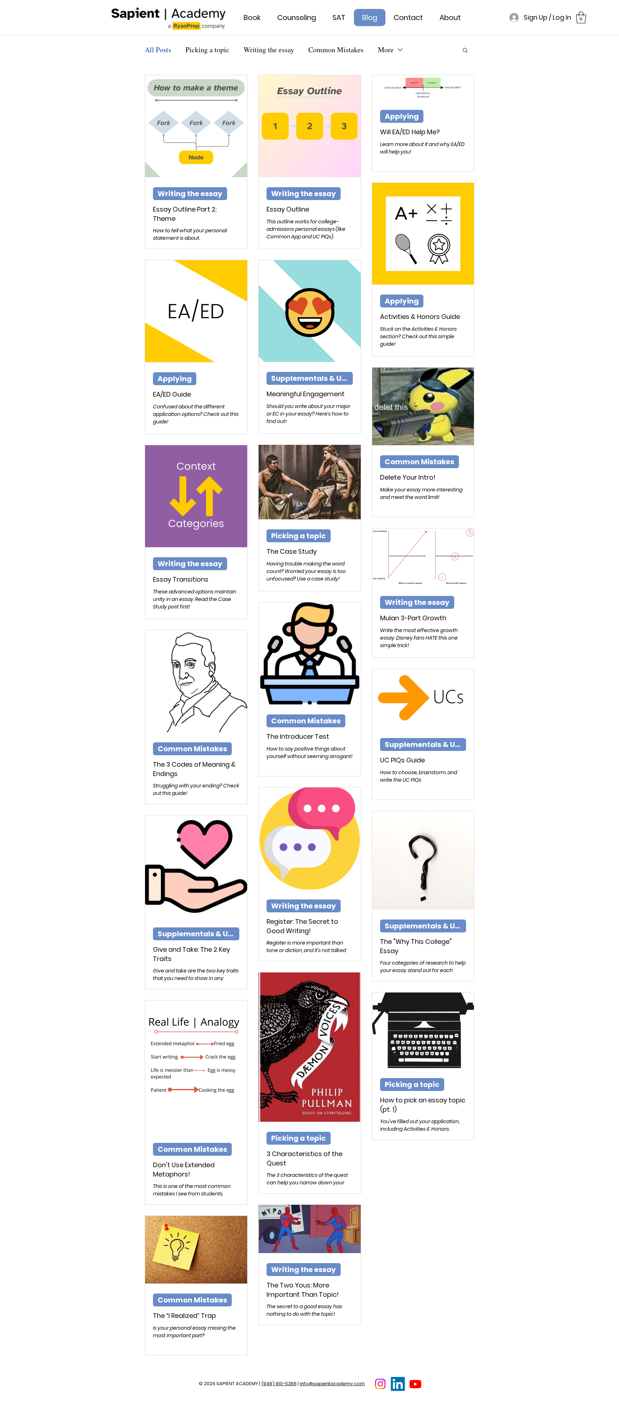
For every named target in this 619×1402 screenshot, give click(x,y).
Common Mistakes (336, 49)
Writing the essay (269, 49)
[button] (581, 17)
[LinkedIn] (398, 1384)
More (386, 49)
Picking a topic (207, 49)
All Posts (158, 49)
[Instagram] (380, 1384)
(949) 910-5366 (279, 1383)
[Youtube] (415, 1384)
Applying (402, 116)
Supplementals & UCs (311, 378)
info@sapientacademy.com (332, 1383)
